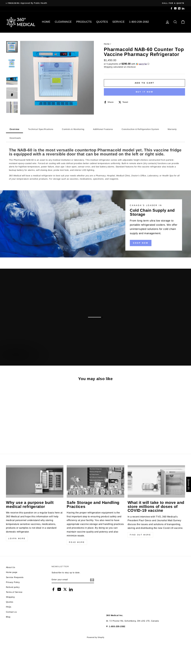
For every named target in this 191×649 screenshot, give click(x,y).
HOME (46, 21)
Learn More (17, 538)
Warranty (172, 129)
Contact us (11, 612)
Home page (11, 572)
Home (107, 44)
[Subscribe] (92, 580)
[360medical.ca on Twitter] (65, 589)
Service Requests (14, 577)
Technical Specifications (40, 129)
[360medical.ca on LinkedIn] (71, 589)
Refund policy (13, 587)
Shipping (108, 67)
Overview (14, 129)
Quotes (9, 602)
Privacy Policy (13, 582)
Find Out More (140, 535)
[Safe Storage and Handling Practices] (95, 481)
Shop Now (140, 243)
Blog (8, 617)
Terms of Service (14, 592)
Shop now (15, 358)
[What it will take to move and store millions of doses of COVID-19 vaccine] (156, 481)
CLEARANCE (63, 21)
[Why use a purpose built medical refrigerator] (34, 481)
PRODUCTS (84, 21)
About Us (10, 567)
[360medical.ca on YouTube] (59, 589)
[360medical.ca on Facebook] (53, 589)
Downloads (15, 138)
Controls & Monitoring (73, 129)
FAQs (8, 607)
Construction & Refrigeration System (140, 129)
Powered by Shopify (95, 637)
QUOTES (102, 21)
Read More (77, 542)
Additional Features (103, 129)
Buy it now (144, 92)
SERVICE (118, 21)
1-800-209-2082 (139, 21)
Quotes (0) (188, 484)
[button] (144, 63)
